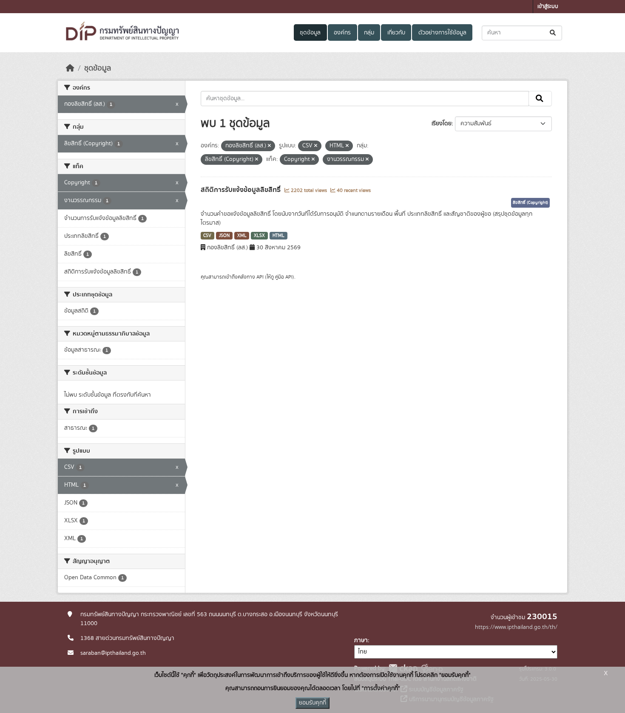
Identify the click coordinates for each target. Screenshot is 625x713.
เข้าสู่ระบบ (547, 7)
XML (242, 235)
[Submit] (553, 32)
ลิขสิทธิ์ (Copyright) (530, 203)
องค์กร (342, 32)
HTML (278, 235)
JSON (224, 235)
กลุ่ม (369, 32)
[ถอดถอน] (269, 146)
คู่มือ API (284, 277)
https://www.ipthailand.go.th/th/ (516, 627)
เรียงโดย (442, 123)
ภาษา (361, 640)
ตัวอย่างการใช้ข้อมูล (442, 32)
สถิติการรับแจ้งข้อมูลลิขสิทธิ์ (241, 189)
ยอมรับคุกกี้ (312, 703)
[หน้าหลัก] (70, 68)
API (260, 277)
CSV (207, 235)
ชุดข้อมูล (310, 32)
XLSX (259, 235)
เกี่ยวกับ (396, 32)
